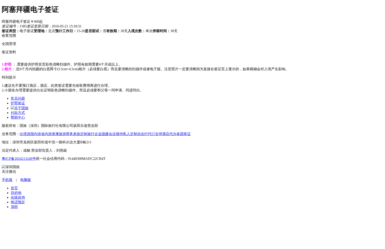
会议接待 (116, 134)
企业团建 (101, 134)
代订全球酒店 (158, 134)
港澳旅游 (59, 134)
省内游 (46, 134)
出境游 (25, 134)
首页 (14, 188)
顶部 (14, 207)
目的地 (16, 193)
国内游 (35, 134)
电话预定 (18, 202)
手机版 (7, 180)
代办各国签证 (180, 134)
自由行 (142, 134)
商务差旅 (73, 134)
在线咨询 (18, 197)
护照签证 (18, 103)
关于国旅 (21, 108)
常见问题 (18, 98)
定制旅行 (87, 134)
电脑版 (25, 180)
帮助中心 (18, 117)
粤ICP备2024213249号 (19, 159)
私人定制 (130, 134)
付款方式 (18, 113)
